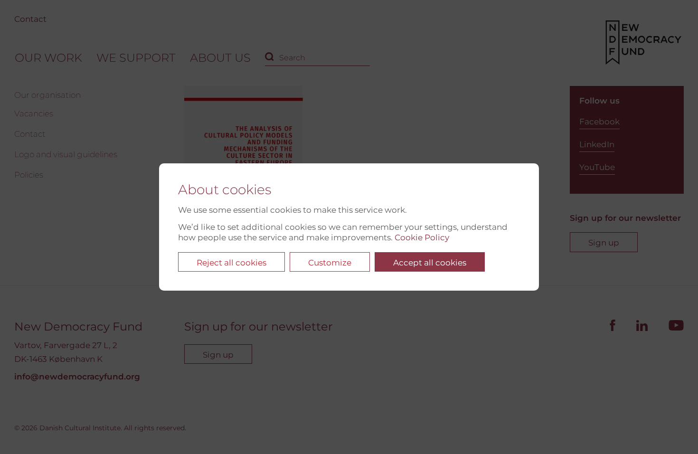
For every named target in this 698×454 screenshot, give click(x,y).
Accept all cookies (429, 262)
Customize (329, 262)
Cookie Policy (422, 237)
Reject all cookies (231, 262)
